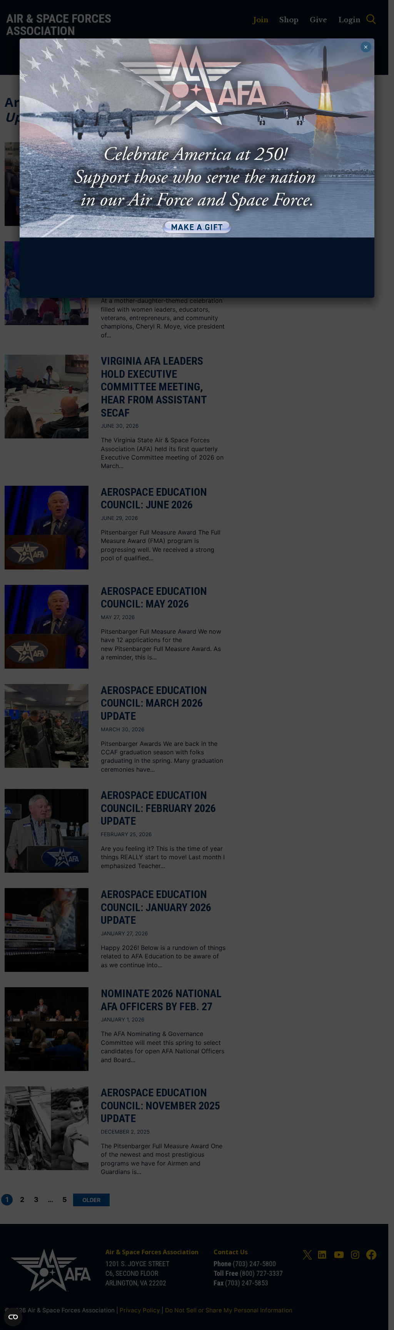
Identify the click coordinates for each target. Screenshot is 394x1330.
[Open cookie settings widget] (13, 1317)
